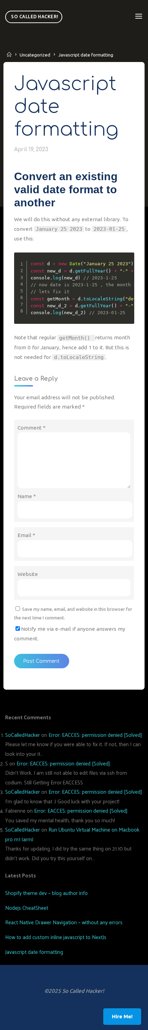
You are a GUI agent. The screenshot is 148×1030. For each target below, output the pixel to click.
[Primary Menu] (139, 16)
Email (26, 535)
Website (28, 574)
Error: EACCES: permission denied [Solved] (95, 735)
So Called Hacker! (34, 17)
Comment (31, 428)
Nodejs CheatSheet (26, 908)
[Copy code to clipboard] (126, 266)
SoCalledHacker (22, 735)
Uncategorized (35, 55)
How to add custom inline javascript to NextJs (55, 937)
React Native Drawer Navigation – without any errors (64, 922)
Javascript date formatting (34, 952)
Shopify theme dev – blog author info (46, 893)
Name (27, 496)
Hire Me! (122, 1016)
